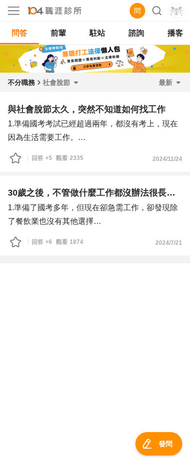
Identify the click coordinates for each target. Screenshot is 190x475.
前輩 (58, 33)
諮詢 (136, 33)
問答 (19, 33)
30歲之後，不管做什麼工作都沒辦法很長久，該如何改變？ (95, 193)
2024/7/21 (168, 242)
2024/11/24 (167, 159)
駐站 (97, 33)
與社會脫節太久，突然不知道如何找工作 (87, 109)
